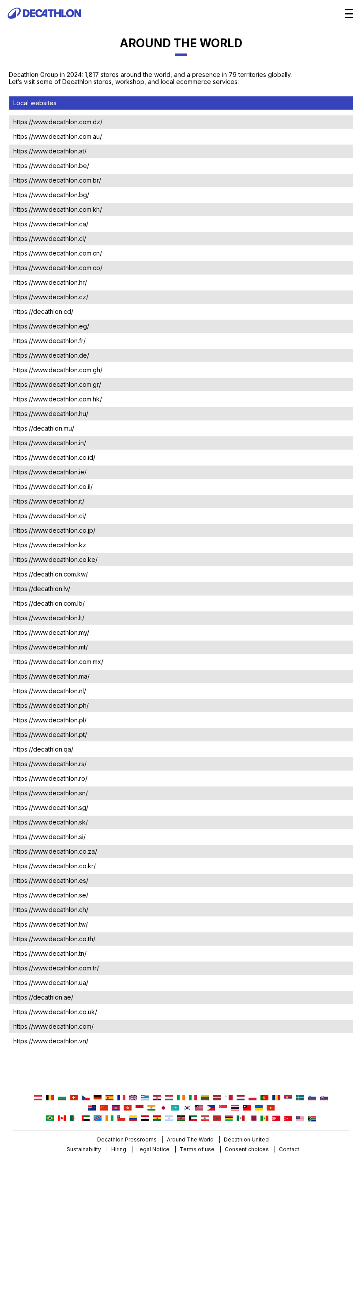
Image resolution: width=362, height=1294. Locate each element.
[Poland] (252, 1098)
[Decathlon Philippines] (211, 1108)
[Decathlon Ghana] (157, 1118)
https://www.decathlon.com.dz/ (57, 122)
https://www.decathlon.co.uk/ (55, 1011)
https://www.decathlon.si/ (49, 836)
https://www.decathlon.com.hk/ (57, 399)
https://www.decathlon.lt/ (48, 618)
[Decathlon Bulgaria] (61, 1098)
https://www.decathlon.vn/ (50, 1041)
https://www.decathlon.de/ (51, 355)
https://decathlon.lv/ (41, 588)
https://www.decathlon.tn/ (50, 953)
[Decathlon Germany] (97, 1098)
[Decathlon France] (121, 1098)
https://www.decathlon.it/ (48, 501)
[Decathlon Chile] (121, 1118)
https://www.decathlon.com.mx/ (58, 661)
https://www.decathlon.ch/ (50, 909)
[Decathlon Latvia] (216, 1098)
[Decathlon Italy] (193, 1098)
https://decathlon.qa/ (43, 749)
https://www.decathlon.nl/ (49, 691)
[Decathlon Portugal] (264, 1098)
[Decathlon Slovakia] (324, 1098)
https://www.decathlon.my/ (51, 632)
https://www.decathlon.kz (49, 545)
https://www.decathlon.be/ (51, 165)
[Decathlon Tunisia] (276, 1118)
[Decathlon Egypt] (145, 1118)
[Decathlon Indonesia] (139, 1108)
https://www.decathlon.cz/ (50, 297)
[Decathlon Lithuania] (204, 1098)
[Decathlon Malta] (228, 1098)
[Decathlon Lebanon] (204, 1118)
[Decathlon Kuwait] (193, 1118)
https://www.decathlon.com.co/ (57, 267)
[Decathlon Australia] (91, 1108)
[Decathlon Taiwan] (246, 1108)
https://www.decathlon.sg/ (50, 807)
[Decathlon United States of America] (300, 1118)
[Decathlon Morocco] (216, 1118)
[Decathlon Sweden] (300, 1098)
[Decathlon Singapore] (223, 1108)
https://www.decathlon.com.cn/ (57, 253)
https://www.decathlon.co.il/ (53, 486)
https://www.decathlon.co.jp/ (54, 530)
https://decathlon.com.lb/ (49, 603)
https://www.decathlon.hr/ (50, 282)
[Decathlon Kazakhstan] (175, 1108)
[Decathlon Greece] (145, 1098)
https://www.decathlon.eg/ (51, 326)
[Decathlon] (44, 24)
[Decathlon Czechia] (85, 1098)
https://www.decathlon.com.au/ (57, 136)
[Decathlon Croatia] (157, 1098)
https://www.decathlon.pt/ (50, 734)
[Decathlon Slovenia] (312, 1098)
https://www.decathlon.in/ (49, 443)
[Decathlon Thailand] (234, 1108)
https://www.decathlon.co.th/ (54, 939)
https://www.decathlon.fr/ (49, 340)
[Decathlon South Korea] (187, 1108)
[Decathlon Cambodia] (115, 1108)
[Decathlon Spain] (109, 1098)
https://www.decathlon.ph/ (51, 705)
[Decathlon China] (103, 1108)
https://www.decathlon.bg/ (51, 194)
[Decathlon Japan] (163, 1108)
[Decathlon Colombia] (133, 1118)
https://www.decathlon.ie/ (50, 472)
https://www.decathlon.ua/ (50, 982)
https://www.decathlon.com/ (53, 1026)
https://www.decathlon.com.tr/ (56, 968)
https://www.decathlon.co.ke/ (55, 559)
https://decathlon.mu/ (43, 428)
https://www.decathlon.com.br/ (57, 180)
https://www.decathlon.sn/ (50, 793)
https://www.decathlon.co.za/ (55, 851)
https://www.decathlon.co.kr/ (54, 866)
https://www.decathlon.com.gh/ (57, 370)
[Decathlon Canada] (61, 1118)
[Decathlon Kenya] (181, 1118)
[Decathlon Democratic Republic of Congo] (97, 1118)
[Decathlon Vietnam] (270, 1108)
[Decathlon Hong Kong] (127, 1108)
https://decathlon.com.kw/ (50, 574)
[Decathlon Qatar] (252, 1118)
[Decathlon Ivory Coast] (109, 1118)
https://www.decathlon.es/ (50, 880)
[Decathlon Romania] (276, 1098)
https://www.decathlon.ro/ (50, 778)
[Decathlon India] (151, 1108)
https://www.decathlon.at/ (50, 151)
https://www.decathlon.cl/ (49, 238)
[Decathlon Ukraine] (258, 1108)
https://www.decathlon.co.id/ (54, 457)
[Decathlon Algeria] (73, 1118)
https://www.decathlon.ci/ (49, 515)
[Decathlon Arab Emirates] (85, 1118)
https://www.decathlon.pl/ (50, 720)
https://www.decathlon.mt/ (50, 647)
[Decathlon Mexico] (240, 1118)
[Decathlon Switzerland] (73, 1098)
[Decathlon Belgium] (49, 1098)
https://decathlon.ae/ (43, 997)
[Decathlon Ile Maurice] (228, 1118)
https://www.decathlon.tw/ (50, 924)
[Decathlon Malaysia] (199, 1108)
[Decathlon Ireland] (181, 1098)
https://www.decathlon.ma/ (51, 676)
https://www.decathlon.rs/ (50, 763)
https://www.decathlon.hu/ (50, 413)
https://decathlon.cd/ (43, 311)
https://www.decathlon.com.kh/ (57, 209)
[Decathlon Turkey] (288, 1118)
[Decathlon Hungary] (169, 1098)
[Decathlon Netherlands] (240, 1098)
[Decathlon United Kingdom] (133, 1098)
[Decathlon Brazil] (49, 1118)
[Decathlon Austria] (38, 1098)
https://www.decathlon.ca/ (50, 224)
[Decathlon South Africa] (312, 1118)
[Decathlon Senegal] (264, 1118)
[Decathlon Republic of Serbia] (288, 1098)
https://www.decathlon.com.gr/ (57, 384)
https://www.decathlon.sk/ (50, 822)
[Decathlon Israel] (169, 1118)
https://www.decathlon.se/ (50, 895)
